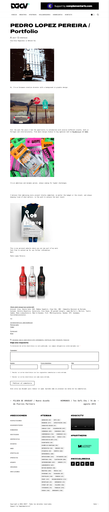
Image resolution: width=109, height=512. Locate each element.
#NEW (11, 448)
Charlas (46, 428)
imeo (12, 327)
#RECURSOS (13, 467)
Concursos (60, 431)
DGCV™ (15, 37)
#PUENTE (13, 462)
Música (57, 470)
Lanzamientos (48, 465)
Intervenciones (48, 462)
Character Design (49, 425)
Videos (46, 490)
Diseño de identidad (50, 445)
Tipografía (59, 340)
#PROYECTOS (14, 458)
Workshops (58, 490)
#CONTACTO (68, 14)
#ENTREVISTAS (15, 439)
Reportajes (47, 482)
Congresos (61, 434)
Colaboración (59, 428)
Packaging (58, 473)
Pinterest (13, 331)
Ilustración (60, 459)
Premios (59, 476)
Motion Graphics (48, 468)
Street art (47, 485)
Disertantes (47, 442)
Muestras (46, 470)
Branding (15, 340)
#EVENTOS (13, 444)
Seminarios (60, 482)
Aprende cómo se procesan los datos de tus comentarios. (66, 389)
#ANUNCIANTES (57, 14)
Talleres (59, 485)
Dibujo (21, 340)
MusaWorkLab (76, 132)
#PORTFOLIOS (23, 37)
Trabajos (66, 340)
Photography (14, 325)
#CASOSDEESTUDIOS (16, 425)
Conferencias (48, 434)
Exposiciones (48, 456)
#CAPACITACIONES (16, 420)
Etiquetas (46, 451)
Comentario (14, 350)
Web (72, 363)
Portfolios (48, 340)
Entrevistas (47, 448)
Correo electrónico (46, 363)
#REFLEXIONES (15, 472)
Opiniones (46, 473)
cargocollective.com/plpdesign (21, 322)
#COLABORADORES (44, 14)
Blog (11, 333)
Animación (46, 420)
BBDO (86, 132)
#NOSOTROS (23, 14)
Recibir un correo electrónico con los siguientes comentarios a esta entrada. (39, 372)
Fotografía (62, 456)
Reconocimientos (59, 479)
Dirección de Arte (29, 340)
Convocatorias (48, 436)
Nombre (12, 363)
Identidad (47, 459)
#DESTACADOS (14, 434)
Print (53, 340)
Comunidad (47, 431)
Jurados (62, 462)
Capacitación (60, 422)
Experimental (40, 340)
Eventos (58, 451)
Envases (59, 448)
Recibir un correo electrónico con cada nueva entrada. (31, 377)
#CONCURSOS (14, 430)
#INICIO (14, 14)
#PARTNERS (33, 14)
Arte (57, 420)
